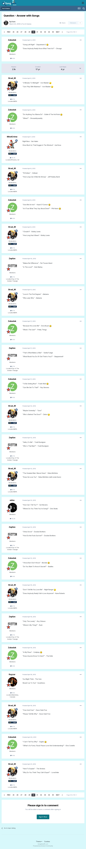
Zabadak (12, 40)
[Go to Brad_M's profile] (12, 85)
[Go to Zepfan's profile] (12, 266)
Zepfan (12, 258)
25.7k (13, 158)
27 (21, 32)
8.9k (13, 693)
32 (41, 32)
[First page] (4, 32)
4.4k (13, 58)
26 (17, 32)
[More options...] (81, 40)
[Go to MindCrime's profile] (12, 144)
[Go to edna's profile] (12, 507)
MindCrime (12, 137)
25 (13, 32)
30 (33, 32)
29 (29, 32)
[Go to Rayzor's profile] (12, 682)
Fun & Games (26, 24)
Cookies (47, 841)
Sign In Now (43, 817)
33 (45, 32)
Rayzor (12, 674)
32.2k (13, 518)
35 (53, 32)
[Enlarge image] (47, 44)
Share (63, 23)
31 (37, 32)
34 (49, 32)
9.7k (13, 277)
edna (12, 500)
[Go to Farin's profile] (6, 23)
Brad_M (12, 78)
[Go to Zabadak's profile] (12, 47)
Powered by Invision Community (43, 846)
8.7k (13, 99)
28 (25, 32)
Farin (13, 22)
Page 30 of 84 (71, 32)
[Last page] (62, 32)
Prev (8, 32)
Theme (38, 841)
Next (58, 32)
